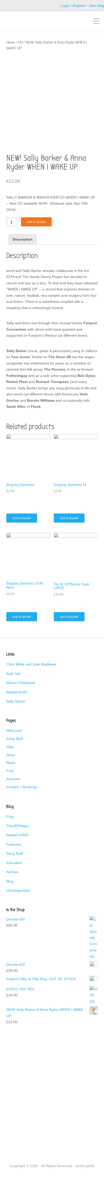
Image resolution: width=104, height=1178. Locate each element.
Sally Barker (15, 701)
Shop (10, 755)
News (10, 763)
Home (10, 42)
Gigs (10, 747)
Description (23, 239)
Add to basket (36, 222)
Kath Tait (13, 674)
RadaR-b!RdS (17, 835)
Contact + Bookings (21, 787)
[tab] (22, 239)
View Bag (96, 6)
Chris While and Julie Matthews (31, 664)
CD (20, 42)
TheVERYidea (17, 826)
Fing (9, 771)
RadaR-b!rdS (16, 692)
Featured (13, 844)
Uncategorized (18, 890)
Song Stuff (14, 739)
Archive (12, 872)
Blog (9, 881)
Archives (13, 779)
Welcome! (14, 731)
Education (14, 863)
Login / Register (73, 6)
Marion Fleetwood (20, 683)
